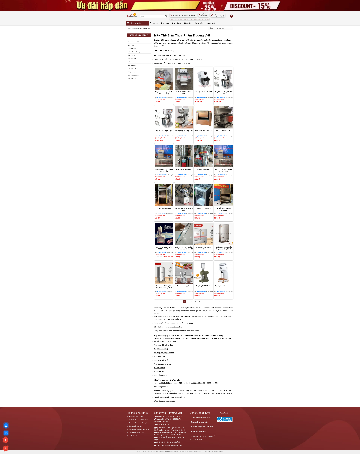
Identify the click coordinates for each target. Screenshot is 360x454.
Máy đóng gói (132, 48)
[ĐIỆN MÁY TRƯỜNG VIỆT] (132, 16)
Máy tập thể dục (133, 58)
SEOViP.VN (219, 451)
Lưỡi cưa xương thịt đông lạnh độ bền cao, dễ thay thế (184, 248)
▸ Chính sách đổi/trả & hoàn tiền (138, 429)
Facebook (224, 413)
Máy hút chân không (134, 52)
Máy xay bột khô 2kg (203, 169)
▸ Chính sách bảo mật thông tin (138, 423)
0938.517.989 (180, 383)
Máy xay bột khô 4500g (183, 169)
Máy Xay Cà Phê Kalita (203, 286)
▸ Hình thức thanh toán (135, 416)
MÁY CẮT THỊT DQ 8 (203, 208)
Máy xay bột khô (161, 360)
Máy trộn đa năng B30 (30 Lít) (223, 93)
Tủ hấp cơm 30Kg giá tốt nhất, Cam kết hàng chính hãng (164, 287)
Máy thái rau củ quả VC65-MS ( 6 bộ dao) (163, 93)
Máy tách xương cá (162, 364)
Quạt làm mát (132, 68)
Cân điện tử (131, 55)
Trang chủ (155, 23)
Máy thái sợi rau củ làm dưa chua (184, 209)
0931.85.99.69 (199, 383)
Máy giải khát (132, 65)
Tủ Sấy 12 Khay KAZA (164, 208)
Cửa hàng (166, 23)
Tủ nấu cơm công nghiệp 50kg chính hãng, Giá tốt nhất (223, 248)
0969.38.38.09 (167, 416)
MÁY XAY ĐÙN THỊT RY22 (223, 130)
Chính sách (199, 23)
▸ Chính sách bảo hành (135, 426)
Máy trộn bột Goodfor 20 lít (204, 92)
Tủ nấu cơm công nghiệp (165, 341)
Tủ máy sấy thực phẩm (164, 353)
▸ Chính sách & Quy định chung (138, 420)
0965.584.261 (166, 383)
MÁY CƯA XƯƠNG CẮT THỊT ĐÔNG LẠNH (164, 248)
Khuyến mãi (177, 23)
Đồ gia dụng (131, 71)
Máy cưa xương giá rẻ (184, 286)
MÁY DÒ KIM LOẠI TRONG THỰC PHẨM (164, 170)
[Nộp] (166, 16)
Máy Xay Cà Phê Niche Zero (223, 286)
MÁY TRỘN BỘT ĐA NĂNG (204, 130)
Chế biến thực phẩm (134, 42)
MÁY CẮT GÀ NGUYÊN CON (184, 93)
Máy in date (131, 45)
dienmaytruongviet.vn (167, 401)
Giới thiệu (212, 23)
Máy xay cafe (159, 356)
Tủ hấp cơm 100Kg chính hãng (203, 248)
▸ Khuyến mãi (132, 435)
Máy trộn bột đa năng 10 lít (183, 130)
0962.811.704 (212, 383)
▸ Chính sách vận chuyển (136, 432)
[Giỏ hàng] (231, 16)
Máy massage (132, 62)
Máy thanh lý (132, 78)
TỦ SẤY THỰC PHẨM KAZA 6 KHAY (223, 209)
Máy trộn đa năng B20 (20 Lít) (164, 131)
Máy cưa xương (161, 349)
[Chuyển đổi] (151, 42)
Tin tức (188, 23)
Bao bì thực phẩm (133, 75)
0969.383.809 (162, 97)
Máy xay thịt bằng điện (163, 345)
